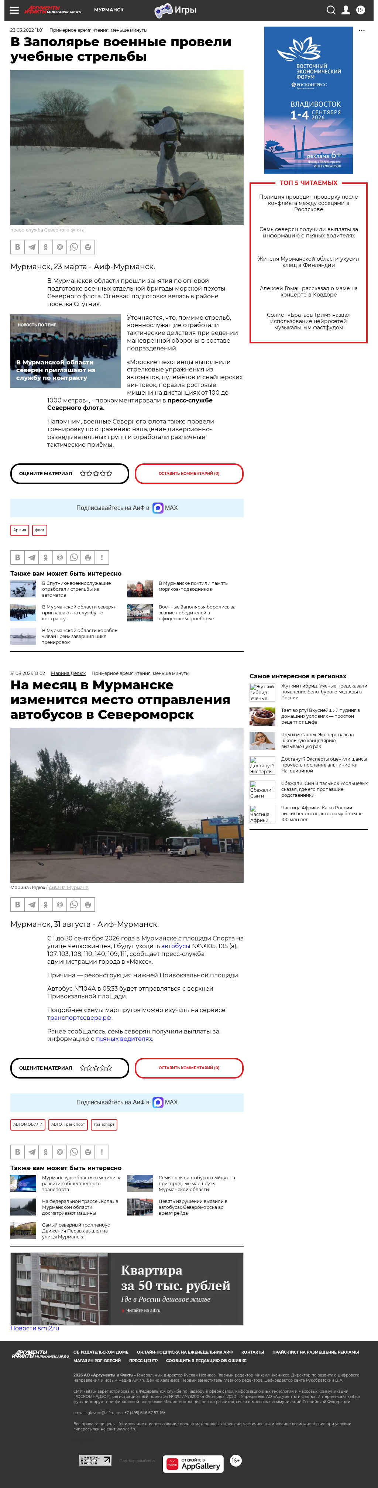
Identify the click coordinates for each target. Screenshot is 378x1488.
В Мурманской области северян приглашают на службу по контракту (79, 612)
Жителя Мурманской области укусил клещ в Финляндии (308, 262)
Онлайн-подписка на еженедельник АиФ (185, 1352)
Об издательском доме (100, 1352)
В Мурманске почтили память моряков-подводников (193, 586)
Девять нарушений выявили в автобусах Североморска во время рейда (193, 1207)
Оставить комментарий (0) (189, 473)
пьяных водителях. (124, 1038)
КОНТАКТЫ (252, 1352)
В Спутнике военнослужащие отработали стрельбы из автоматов (76, 589)
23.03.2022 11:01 (27, 30)
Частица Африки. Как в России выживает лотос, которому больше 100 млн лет (321, 813)
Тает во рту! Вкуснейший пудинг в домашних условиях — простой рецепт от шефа (320, 716)
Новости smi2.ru (34, 1328)
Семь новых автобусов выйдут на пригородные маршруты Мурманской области (197, 1183)
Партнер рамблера (137, 1460)
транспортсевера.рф (79, 1017)
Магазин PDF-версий (97, 1360)
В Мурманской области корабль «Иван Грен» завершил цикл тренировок (79, 636)
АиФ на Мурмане (68, 887)
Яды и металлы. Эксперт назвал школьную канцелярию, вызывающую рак (317, 740)
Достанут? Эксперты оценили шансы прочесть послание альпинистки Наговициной (324, 765)
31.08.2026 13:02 (27, 673)
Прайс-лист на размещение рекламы (315, 1352)
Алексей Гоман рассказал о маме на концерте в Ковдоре (309, 291)
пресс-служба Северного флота (47, 230)
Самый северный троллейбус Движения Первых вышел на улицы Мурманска (76, 1231)
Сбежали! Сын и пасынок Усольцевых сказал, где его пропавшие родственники (324, 789)
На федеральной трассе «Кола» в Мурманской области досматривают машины (80, 1207)
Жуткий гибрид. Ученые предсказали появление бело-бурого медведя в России (324, 691)
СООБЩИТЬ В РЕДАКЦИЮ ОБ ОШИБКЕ (206, 1360)
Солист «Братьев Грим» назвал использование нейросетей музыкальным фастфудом (309, 321)
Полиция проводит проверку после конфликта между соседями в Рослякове (308, 203)
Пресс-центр (143, 1360)
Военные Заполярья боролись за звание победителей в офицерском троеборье (197, 612)
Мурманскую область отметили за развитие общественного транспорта (81, 1183)
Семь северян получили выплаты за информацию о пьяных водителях (309, 232)
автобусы (176, 946)
